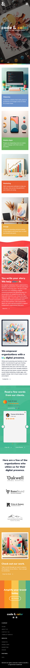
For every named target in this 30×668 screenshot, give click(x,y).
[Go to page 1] (13, 443)
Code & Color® (22, 663)
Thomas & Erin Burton (17, 414)
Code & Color (12, 401)
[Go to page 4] (17, 443)
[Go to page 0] (12, 443)
